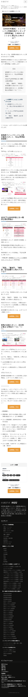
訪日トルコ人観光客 (8, 614)
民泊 (5, 556)
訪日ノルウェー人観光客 (9, 634)
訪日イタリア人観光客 (9, 625)
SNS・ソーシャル (8, 527)
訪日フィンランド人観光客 (10, 636)
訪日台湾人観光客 (8, 595)
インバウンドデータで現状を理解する (11, 640)
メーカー (6, 552)
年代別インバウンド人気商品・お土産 (12, 587)
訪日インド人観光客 (8, 612)
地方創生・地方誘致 (8, 538)
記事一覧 (3, 669)
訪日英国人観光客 (8, 619)
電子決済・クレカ (8, 542)
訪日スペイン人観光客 (9, 629)
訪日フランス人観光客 (9, 621)
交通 (5, 558)
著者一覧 (3, 668)
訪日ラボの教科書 (8, 653)
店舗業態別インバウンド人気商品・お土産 (13, 577)
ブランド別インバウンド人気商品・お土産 (13, 575)
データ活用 (6, 536)
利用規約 (3, 673)
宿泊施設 (6, 554)
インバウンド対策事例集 (8, 524)
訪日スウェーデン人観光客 (10, 631)
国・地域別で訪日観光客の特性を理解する (12, 591)
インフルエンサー (8, 532)
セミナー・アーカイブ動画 (10, 651)
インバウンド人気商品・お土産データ (11, 564)
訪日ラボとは (4, 664)
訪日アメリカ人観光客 (9, 616)
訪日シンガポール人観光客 (10, 603)
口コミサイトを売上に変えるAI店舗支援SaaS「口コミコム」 (13, 681)
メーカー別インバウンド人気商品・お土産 (13, 574)
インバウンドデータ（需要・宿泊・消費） (13, 643)
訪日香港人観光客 (8, 597)
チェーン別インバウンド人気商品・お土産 (13, 579)
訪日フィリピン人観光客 (9, 608)
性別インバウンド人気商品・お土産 (12, 588)
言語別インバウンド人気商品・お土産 (12, 585)
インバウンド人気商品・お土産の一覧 (12, 566)
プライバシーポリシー (6, 675)
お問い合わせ (4, 679)
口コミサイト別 (7, 543)
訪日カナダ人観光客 (8, 617)
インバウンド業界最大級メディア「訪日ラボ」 (12, 684)
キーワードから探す (8, 568)
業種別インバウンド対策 (8, 546)
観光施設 (6, 561)
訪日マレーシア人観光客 (9, 604)
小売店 (5, 550)
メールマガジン (4, 671)
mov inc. (17, 692)
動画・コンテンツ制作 (9, 530)
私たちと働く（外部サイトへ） (8, 677)
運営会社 (3, 666)
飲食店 (5, 548)
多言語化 (6, 540)
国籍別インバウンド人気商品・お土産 (12, 583)
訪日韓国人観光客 (8, 599)
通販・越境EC (7, 534)
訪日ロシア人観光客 (8, 627)
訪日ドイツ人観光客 (8, 623)
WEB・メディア (7, 529)
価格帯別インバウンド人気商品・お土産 (13, 572)
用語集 (5, 655)
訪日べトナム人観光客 (9, 610)
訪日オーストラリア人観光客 (10, 638)
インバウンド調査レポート (10, 650)
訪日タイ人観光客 (8, 601)
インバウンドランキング (9, 645)
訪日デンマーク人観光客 (9, 632)
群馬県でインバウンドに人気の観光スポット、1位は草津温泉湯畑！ (14, 74)
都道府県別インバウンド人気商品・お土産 (13, 581)
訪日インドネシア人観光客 (10, 606)
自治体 (5, 559)
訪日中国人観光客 (8, 593)
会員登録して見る (14, 48)
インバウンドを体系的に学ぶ (9, 647)
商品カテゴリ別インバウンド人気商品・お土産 (14, 570)
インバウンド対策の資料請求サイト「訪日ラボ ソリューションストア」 (13, 686)
